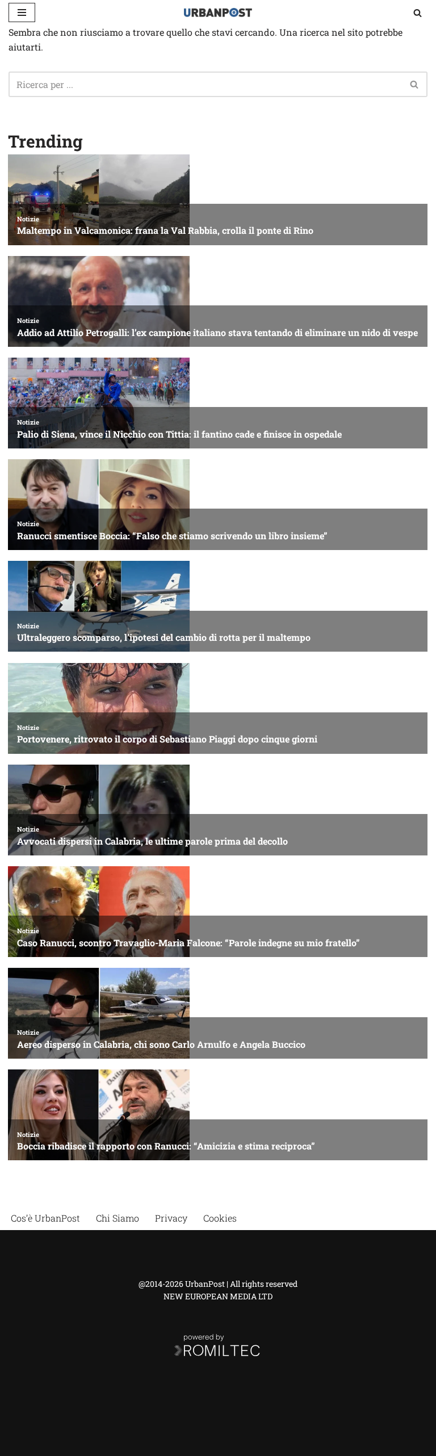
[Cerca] (417, 13)
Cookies (220, 1218)
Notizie (28, 219)
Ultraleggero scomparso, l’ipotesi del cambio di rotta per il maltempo (164, 637)
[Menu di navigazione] (22, 12)
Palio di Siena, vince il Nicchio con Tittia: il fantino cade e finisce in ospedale (179, 434)
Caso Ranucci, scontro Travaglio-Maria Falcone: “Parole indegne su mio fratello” (188, 942)
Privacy (171, 1218)
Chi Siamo (117, 1218)
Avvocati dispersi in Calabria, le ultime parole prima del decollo (152, 841)
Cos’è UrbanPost (45, 1218)
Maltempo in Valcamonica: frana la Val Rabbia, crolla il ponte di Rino (165, 230)
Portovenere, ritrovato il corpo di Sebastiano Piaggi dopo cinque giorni (167, 738)
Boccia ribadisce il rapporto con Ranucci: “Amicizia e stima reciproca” (166, 1145)
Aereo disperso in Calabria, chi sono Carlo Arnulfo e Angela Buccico (161, 1044)
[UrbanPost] (218, 12)
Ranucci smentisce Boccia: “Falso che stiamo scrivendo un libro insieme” (172, 535)
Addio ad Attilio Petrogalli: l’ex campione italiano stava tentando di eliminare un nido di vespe (217, 332)
